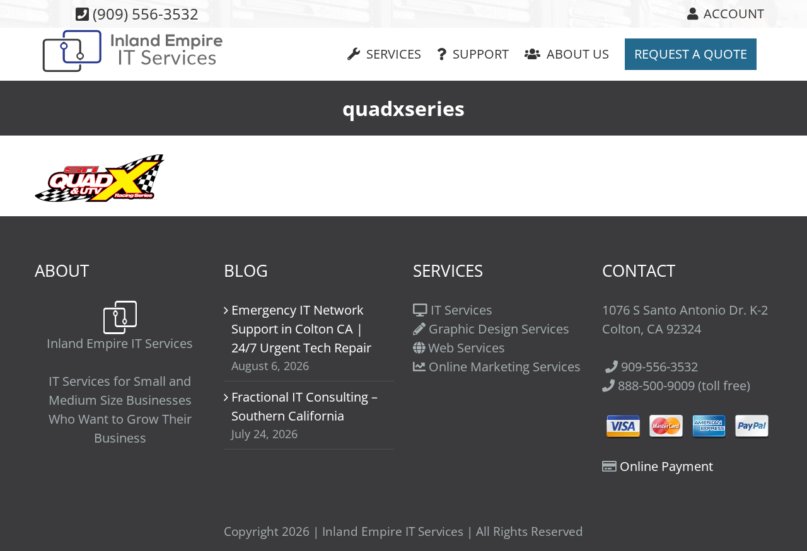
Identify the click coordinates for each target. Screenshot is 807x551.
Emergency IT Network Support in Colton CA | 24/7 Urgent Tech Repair (301, 328)
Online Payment (666, 466)
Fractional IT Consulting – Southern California (304, 406)
